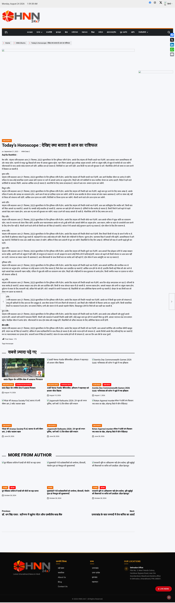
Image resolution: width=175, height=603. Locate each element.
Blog (60, 582)
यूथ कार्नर (123, 32)
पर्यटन (101, 32)
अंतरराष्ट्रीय (111, 32)
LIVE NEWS (164, 589)
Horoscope (9, 344)
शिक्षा (93, 32)
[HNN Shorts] (20, 45)
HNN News (107, 384)
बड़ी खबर (13, 487)
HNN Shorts (7, 140)
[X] (172, 39)
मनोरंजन (75, 32)
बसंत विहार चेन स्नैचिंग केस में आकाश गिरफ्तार (18, 388)
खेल (66, 32)
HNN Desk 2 (25, 151)
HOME (30, 32)
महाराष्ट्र (95, 582)
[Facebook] (172, 34)
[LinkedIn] (172, 44)
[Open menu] (6, 32)
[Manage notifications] (169, 597)
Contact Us (63, 586)
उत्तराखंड (5, 487)
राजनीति (49, 32)
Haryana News (66, 384)
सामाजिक (61, 573)
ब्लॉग (133, 32)
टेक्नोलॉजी (142, 32)
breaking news (8, 384)
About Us (62, 577)
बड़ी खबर (61, 568)
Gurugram (96, 384)
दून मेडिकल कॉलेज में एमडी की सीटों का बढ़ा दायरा (20, 491)
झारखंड (94, 577)
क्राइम (58, 32)
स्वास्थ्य (85, 32)
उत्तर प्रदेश (96, 573)
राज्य (38, 32)
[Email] (172, 54)
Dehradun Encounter (23, 384)
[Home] (7, 45)
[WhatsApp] (172, 49)
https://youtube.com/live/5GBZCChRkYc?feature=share (155, 43)
